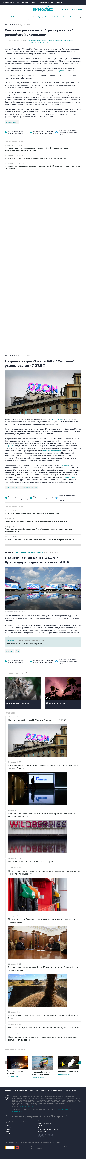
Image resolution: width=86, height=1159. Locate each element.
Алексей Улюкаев (12, 122)
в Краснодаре (64, 465)
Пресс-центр (34, 1090)
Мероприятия (71, 1090)
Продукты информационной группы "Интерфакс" (36, 1116)
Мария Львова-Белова (24, 239)
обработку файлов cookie (28, 1106)
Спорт (35, 17)
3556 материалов (38, 1077)
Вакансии (45, 1090)
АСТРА (7, 1133)
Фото (72, 17)
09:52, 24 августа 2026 (51, 181)
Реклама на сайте (57, 1090)
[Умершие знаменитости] (68, 1068)
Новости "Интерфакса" (45, 1123)
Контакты (8, 1090)
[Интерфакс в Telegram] (42, 1135)
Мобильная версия (8, 2)
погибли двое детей (25, 219)
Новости (60, 17)
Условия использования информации (42, 1147)
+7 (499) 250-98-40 (62, 1109)
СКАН (40, 1125)
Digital (53, 17)
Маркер (7, 1131)
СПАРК (7, 1125)
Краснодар (9, 239)
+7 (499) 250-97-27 (17, 1111)
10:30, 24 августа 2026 (23, 356)
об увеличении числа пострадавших (43, 221)
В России (14, 17)
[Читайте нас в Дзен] (39, 1135)
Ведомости (60, 71)
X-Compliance (9, 1127)
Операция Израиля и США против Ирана (41, 1073)
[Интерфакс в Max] (52, 1135)
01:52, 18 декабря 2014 (23, 25)
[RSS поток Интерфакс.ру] (49, 1135)
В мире (20, 17)
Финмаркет (59, 2)
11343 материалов (13, 1077)
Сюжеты (66, 17)
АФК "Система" (58, 419)
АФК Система (16, 487)
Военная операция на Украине (29, 182)
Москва (48, 17)
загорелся (9, 446)
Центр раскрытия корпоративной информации (48, 1130)
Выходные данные (36, 1149)
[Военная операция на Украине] (17, 1068)
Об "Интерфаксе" (22, 2)
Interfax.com (34, 2)
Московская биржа (30, 487)
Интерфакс (43, 9)
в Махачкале (70, 477)
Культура (41, 17)
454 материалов (64, 1074)
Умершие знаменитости (68, 1071)
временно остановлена (51, 451)
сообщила (48, 199)
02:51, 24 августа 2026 (51, 552)
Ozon (7, 487)
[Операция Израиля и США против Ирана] (42, 1069)
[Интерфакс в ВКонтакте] (46, 1135)
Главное (8, 17)
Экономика (28, 17)
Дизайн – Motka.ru (64, 1147)
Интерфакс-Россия (46, 2)
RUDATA (40, 1127)
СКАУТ (7, 1129)
